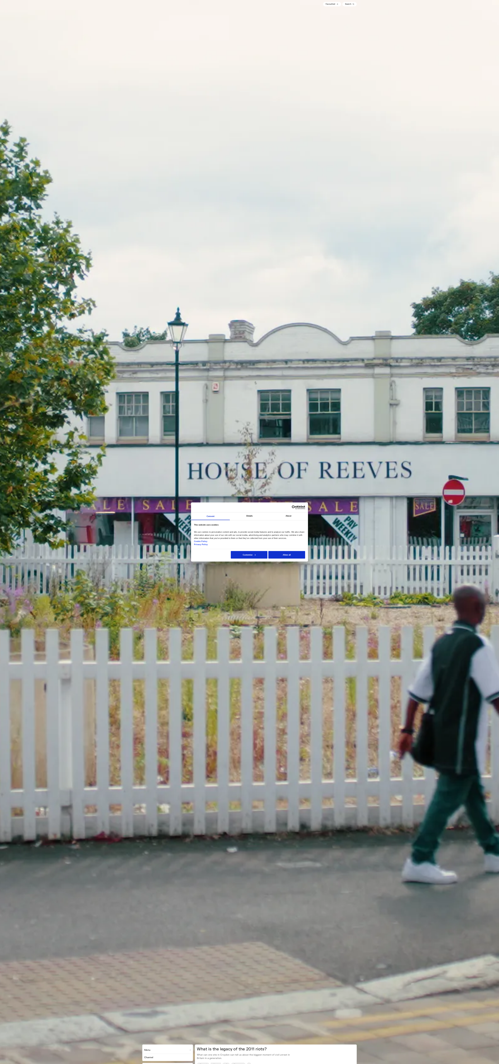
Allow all (287, 555)
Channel (148, 1057)
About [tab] (288, 516)
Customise (248, 555)
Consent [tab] (210, 516)
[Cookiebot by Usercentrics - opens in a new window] (293, 507)
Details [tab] (249, 516)
